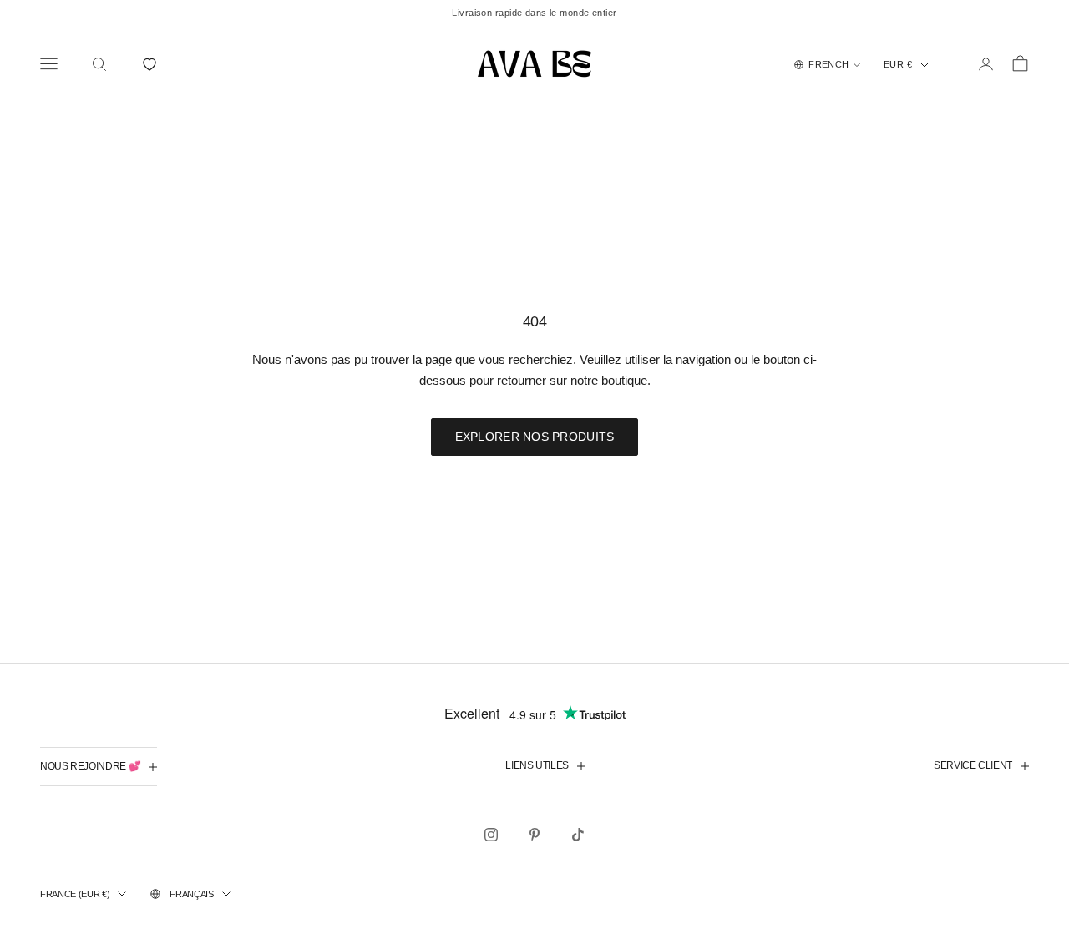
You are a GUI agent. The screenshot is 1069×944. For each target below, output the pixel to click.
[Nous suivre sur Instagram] (491, 834)
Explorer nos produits (535, 436)
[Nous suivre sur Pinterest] (534, 834)
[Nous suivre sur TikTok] (578, 834)
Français (191, 894)
